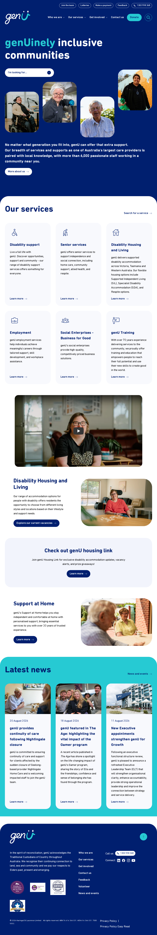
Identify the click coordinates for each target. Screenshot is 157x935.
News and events (138, 673)
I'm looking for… (17, 72)
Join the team (67, 5)
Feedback (122, 5)
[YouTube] (133, 860)
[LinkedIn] (119, 860)
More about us (16, 171)
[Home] (17, 17)
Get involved (97, 17)
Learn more (16, 298)
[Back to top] (143, 836)
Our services (75, 17)
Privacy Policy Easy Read (115, 926)
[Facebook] (123, 860)
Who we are (55, 17)
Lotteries (84, 5)
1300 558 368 (143, 5)
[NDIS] (37, 887)
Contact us (117, 17)
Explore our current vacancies (34, 523)
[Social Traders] (58, 887)
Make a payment (103, 5)
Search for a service (136, 213)
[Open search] (148, 17)
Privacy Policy (108, 921)
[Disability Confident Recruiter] (17, 887)
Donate (134, 17)
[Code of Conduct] (17, 906)
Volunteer (84, 886)
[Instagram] (128, 860)
